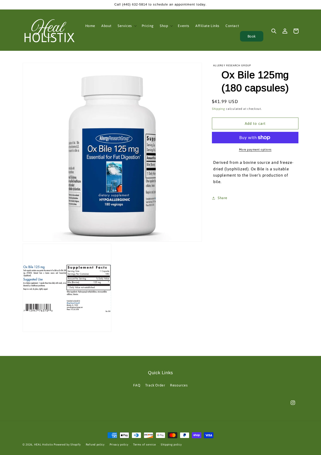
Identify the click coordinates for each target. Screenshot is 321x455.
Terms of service (144, 444)
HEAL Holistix (43, 444)
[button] (127, 26)
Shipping (218, 109)
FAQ (136, 385)
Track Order (155, 385)
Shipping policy (171, 444)
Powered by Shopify (67, 444)
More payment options (255, 149)
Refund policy (95, 444)
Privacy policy (119, 444)
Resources (179, 385)
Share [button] (222, 198)
